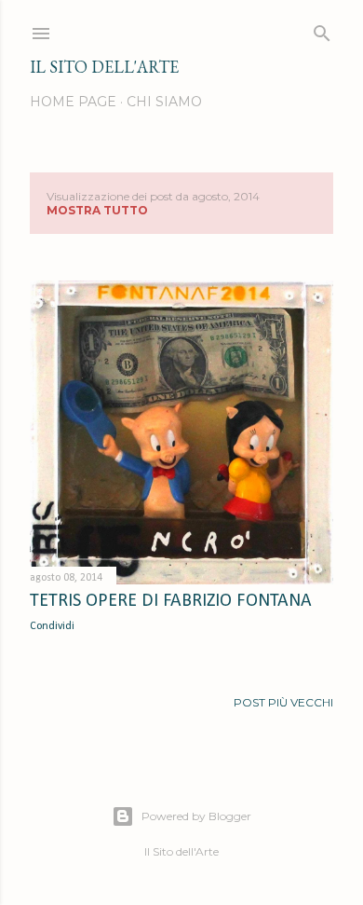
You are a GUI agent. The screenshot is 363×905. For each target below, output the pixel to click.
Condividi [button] (52, 626)
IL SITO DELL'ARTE (104, 66)
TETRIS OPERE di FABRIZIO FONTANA (171, 601)
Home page (73, 101)
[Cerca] (322, 29)
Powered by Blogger (196, 816)
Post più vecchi (283, 702)
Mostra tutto (97, 210)
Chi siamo (164, 101)
